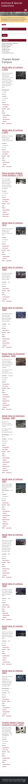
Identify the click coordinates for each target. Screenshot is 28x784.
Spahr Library (5, 214)
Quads (4, 659)
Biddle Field (5, 470)
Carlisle (4, 525)
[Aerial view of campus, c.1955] (21, 75)
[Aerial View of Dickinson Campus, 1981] (21, 423)
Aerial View (8, 123)
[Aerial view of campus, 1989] (21, 541)
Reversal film (5, 502)
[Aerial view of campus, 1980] (21, 274)
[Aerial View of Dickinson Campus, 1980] (21, 361)
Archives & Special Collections (11, 4)
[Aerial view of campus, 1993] (21, 678)
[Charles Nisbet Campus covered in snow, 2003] (21, 729)
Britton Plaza (5, 216)
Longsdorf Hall (6, 662)
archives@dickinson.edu (8, 52)
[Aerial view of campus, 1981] (21, 488)
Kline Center (5, 394)
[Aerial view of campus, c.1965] (21, 137)
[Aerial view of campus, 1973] (21, 230)
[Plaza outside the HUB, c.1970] (21, 180)
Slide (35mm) (5, 288)
